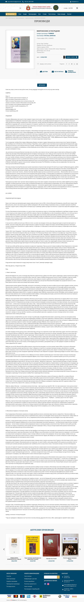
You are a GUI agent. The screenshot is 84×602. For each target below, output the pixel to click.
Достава (45, 71)
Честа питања (52, 14)
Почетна (9, 576)
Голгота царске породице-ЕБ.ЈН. (70, 558)
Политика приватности (30, 584)
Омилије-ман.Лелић (51, 558)
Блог (39, 14)
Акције (25, 14)
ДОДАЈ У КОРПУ (71, 57)
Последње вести (11, 586)
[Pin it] (72, 64)
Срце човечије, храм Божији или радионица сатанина (33, 558)
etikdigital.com (14, 600)
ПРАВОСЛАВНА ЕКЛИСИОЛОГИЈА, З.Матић (14, 558)
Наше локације (61, 14)
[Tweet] (69, 64)
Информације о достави (30, 579)
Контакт (69, 14)
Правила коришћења (72, 71)
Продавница (11, 14)
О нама (44, 14)
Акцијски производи (12, 581)
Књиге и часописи (12, 18)
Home (7, 18)
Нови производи (11, 579)
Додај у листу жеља (45, 64)
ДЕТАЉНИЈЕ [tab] (42, 85)
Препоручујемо (32, 14)
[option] (14, 549)
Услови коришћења (29, 581)
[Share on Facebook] (66, 64)
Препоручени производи (13, 584)
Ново (20, 14)
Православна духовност (20, 18)
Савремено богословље (29, 18)
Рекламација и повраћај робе (31, 589)
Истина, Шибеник (50, 35)
